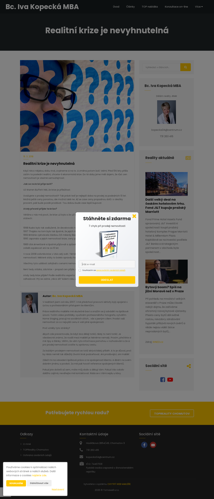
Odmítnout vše (39, 483)
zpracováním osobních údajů (110, 270)
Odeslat (107, 279)
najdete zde (39, 475)
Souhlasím (16, 483)
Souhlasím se (89, 270)
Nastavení (58, 489)
